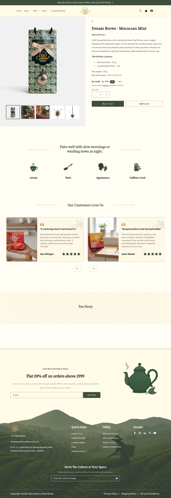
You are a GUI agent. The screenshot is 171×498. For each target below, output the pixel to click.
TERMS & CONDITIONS (112, 447)
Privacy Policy (111, 493)
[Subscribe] (117, 478)
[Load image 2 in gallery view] (28, 112)
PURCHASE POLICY (110, 434)
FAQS (73, 447)
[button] (27, 10)
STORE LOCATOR (78, 438)
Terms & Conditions (149, 493)
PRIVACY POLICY (109, 442)
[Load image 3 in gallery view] (57, 112)
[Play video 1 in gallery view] (43, 112)
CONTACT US (76, 434)
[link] (33, 172)
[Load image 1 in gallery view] (13, 112)
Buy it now (108, 103)
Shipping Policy (128, 493)
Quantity (95, 90)
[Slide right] (83, 112)
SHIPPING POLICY (78, 451)
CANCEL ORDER (78, 442)
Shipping (105, 85)
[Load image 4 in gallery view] (72, 112)
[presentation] (77, 269)
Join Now (91, 395)
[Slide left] (3, 112)
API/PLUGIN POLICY (111, 438)
